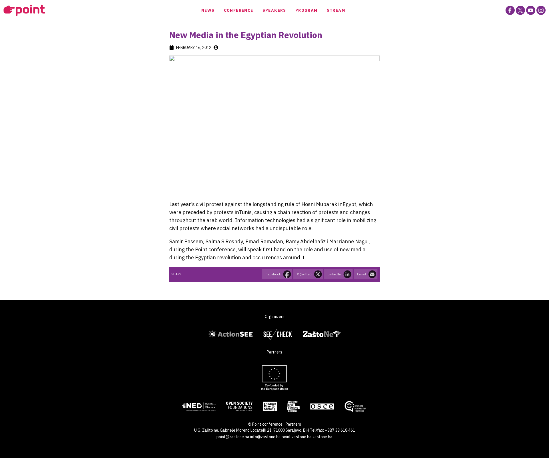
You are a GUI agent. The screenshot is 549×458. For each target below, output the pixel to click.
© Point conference (265, 424)
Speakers (274, 10)
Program (306, 10)
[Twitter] (520, 10)
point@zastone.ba (232, 436)
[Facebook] (510, 10)
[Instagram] (541, 10)
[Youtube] (530, 10)
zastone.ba (323, 436)
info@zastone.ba (265, 436)
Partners (293, 424)
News (208, 10)
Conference (238, 10)
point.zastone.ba (297, 436)
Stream (336, 10)
